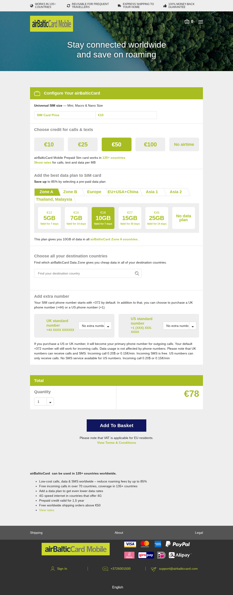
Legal (199, 532)
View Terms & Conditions (116, 442)
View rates (46, 510)
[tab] (46, 192)
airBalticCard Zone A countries (114, 239)
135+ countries (113, 157)
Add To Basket (116, 425)
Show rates (42, 162)
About (119, 532)
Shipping (36, 532)
